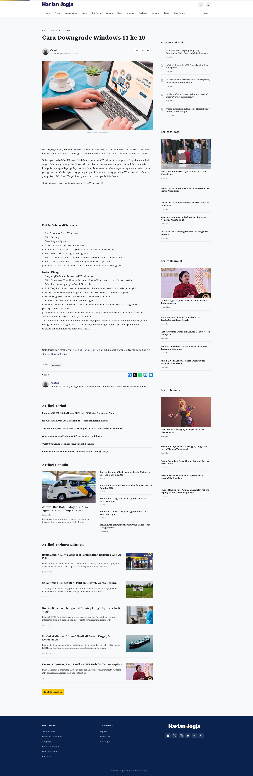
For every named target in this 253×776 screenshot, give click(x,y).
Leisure (155, 13)
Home (47, 13)
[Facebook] (168, 735)
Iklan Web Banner (50, 751)
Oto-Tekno (96, 13)
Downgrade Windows (86, 149)
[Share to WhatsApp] (140, 375)
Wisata (109, 13)
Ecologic (143, 13)
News (57, 13)
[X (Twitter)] (174, 735)
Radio (166, 13)
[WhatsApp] (201, 735)
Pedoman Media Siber (52, 737)
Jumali (53, 50)
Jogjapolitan (71, 13)
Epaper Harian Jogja (54, 354)
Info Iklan (47, 756)
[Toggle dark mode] (208, 4)
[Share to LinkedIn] (145, 375)
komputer (56, 365)
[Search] (201, 4)
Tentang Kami (49, 732)
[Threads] (194, 735)
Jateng (130, 13)
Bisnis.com (105, 737)
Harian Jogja (90, 350)
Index (205, 13)
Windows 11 (108, 160)
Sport (120, 13)
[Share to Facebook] (130, 375)
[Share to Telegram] (151, 375)
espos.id (104, 732)
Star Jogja (105, 742)
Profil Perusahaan (50, 747)
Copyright (47, 742)
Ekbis (84, 13)
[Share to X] (135, 375)
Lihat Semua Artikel (53, 692)
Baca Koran (179, 13)
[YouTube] (187, 735)
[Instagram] (181, 735)
